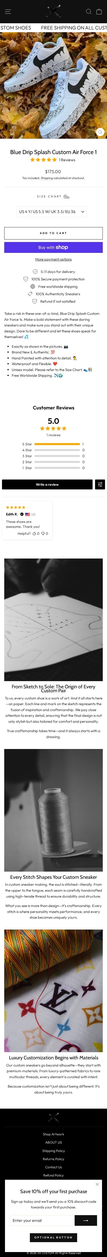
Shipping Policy (53, 1151)
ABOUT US (53, 1142)
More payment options (53, 259)
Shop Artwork (53, 1134)
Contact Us (53, 1167)
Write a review (47, 484)
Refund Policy (53, 1175)
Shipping (47, 178)
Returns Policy (53, 1159)
